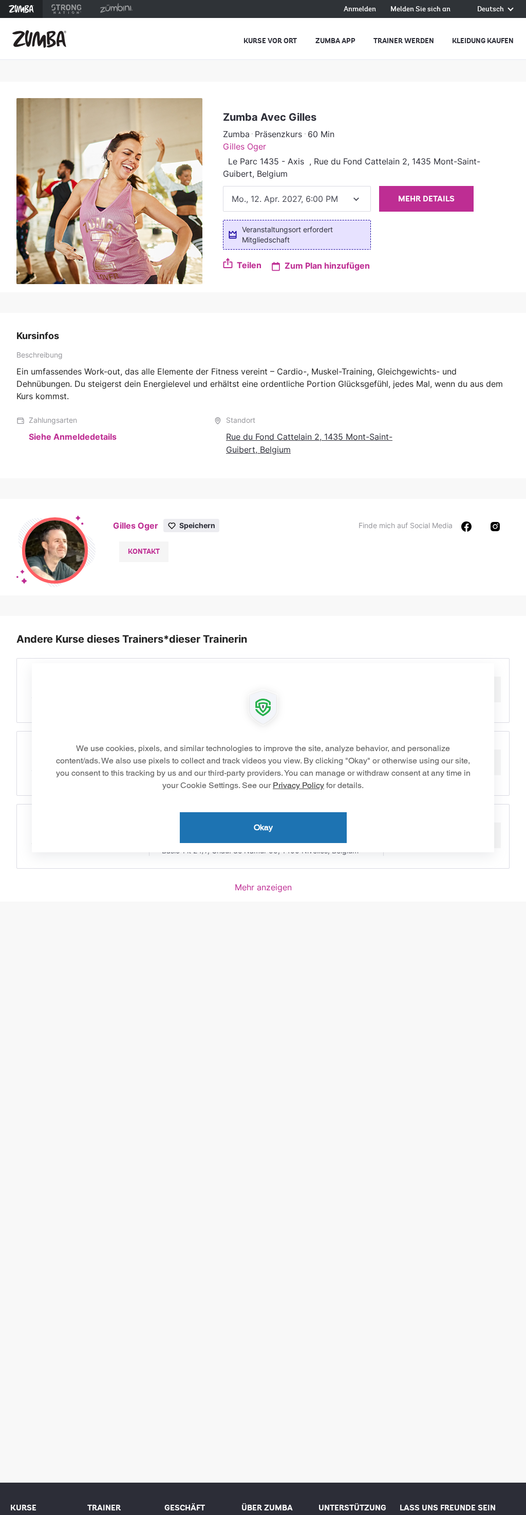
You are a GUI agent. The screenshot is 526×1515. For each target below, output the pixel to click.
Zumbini (116, 9)
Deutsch (491, 9)
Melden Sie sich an (420, 9)
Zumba (21, 9)
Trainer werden (403, 40)
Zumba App (335, 40)
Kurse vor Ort (270, 40)
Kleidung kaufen (483, 40)
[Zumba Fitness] (39, 39)
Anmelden (360, 9)
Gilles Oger (244, 146)
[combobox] (297, 199)
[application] (263, 757)
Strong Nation (66, 9)
